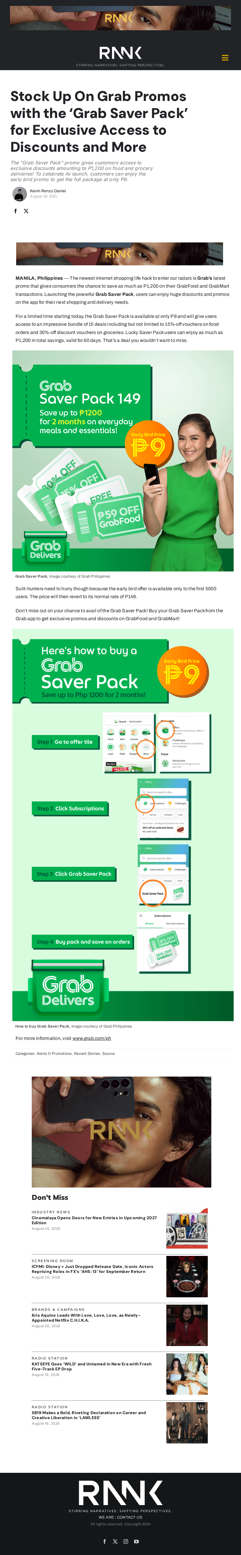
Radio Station (50, 1358)
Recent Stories (87, 1054)
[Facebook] (15, 211)
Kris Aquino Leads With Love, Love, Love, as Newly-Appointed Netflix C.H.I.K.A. (86, 1318)
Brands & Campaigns (58, 1309)
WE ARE (106, 1517)
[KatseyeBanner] (187, 1355)
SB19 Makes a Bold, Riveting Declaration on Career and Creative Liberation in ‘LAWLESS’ (89, 1415)
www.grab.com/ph (92, 1038)
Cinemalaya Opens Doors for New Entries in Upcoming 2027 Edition (94, 1220)
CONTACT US (129, 1517)
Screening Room (52, 1261)
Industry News (51, 1212)
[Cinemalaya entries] (187, 1209)
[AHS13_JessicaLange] (187, 1258)
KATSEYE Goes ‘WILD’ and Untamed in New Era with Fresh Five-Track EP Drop (92, 1366)
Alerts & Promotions (54, 1054)
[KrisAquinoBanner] (187, 1306)
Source (108, 1054)
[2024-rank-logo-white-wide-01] (120, 47)
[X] (26, 211)
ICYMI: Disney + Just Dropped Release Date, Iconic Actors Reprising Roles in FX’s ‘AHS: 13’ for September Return (92, 1269)
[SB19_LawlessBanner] (187, 1404)
